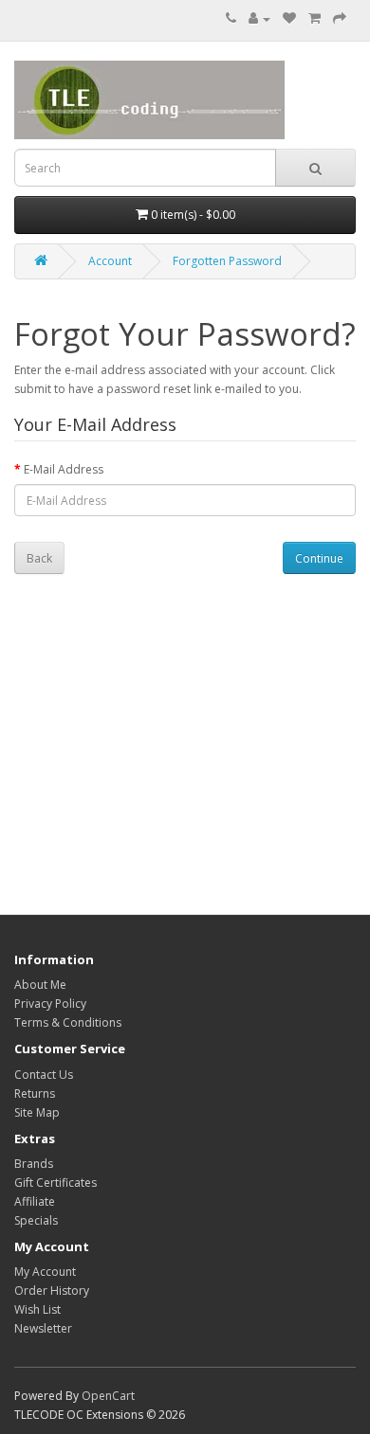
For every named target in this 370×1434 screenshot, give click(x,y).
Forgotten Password (227, 261)
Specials (36, 1220)
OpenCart (108, 1396)
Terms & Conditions (67, 1022)
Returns (34, 1093)
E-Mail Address (63, 469)
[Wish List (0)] (289, 18)
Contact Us (43, 1075)
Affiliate (34, 1201)
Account (110, 261)
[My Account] (259, 18)
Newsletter (43, 1328)
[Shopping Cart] (314, 18)
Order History (51, 1290)
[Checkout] (339, 18)
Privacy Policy (50, 1003)
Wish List (37, 1309)
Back (39, 558)
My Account (45, 1272)
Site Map (37, 1112)
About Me (40, 985)
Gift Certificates (55, 1182)
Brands (33, 1164)
